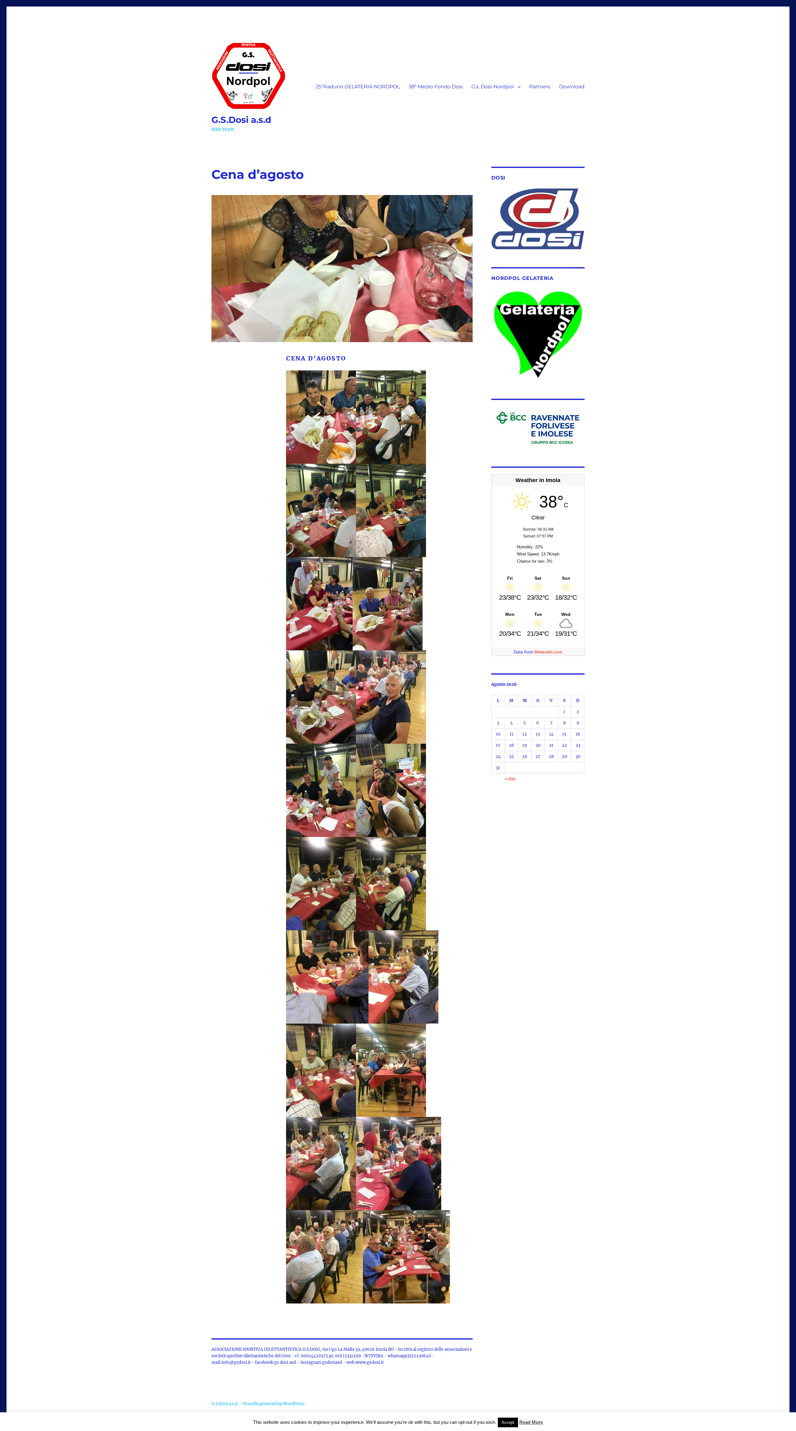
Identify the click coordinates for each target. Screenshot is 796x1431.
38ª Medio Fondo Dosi (436, 87)
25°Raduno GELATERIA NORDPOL (358, 87)
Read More (531, 1422)
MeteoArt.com (548, 651)
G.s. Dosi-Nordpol (492, 87)
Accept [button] (508, 1422)
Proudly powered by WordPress (274, 1403)
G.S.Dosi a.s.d (241, 119)
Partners (539, 87)
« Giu (510, 779)
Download (572, 87)
